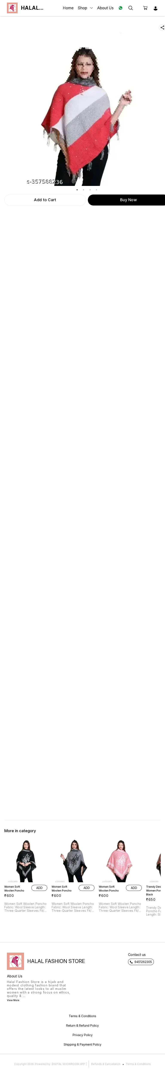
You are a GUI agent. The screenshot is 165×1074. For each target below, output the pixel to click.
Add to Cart (45, 200)
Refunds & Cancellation (106, 1064)
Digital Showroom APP (68, 1064)
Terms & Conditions (138, 1064)
